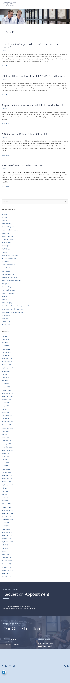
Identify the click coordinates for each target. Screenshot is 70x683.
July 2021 (5, 488)
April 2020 (5, 526)
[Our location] (68, 666)
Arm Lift (4, 220)
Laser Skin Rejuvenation (10, 268)
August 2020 (6, 523)
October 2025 (6, 365)
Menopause (5, 284)
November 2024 (7, 396)
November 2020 (7, 513)
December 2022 (7, 447)
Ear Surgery (6, 246)
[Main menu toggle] (66, 4)
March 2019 (5, 554)
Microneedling (6, 287)
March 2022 (6, 469)
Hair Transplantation (9, 258)
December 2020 (7, 510)
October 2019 (6, 538)
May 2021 (5, 494)
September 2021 (7, 485)
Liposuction (6, 271)
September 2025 (7, 368)
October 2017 (6, 576)
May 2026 (5, 343)
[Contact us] (65, 666)
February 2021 (6, 504)
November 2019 (7, 535)
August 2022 (6, 456)
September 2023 (7, 428)
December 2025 (7, 358)
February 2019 (6, 557)
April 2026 (5, 346)
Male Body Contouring (9, 274)
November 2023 (7, 422)
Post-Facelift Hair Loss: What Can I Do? (22, 165)
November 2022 (7, 450)
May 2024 (5, 409)
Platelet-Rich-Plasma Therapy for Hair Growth (17, 306)
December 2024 (7, 393)
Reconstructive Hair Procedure (12, 309)
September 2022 (7, 453)
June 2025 (5, 377)
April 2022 (5, 466)
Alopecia (4, 214)
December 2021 (7, 475)
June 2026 (5, 339)
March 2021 (5, 501)
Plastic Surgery (7, 303)
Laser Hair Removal (8, 265)
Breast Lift (5, 233)
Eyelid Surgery (6, 249)
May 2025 (5, 380)
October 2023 (6, 425)
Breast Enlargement (8, 227)
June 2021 (5, 491)
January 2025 (6, 390)
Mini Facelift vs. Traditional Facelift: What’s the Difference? (33, 76)
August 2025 (6, 371)
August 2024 (6, 403)
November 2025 (7, 362)
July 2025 (5, 374)
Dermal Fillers (6, 242)
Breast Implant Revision (10, 230)
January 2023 (6, 444)
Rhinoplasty (6, 315)
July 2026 (5, 336)
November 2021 (7, 478)
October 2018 (6, 567)
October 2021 (6, 482)
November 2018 (7, 564)
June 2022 (5, 463)
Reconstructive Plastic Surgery (12, 312)
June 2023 (5, 431)
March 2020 (6, 529)
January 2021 (6, 507)
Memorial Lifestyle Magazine (11, 280)
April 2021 (5, 497)
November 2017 (7, 573)
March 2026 (6, 349)
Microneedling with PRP (10, 290)
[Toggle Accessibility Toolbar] (4, 672)
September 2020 (7, 519)
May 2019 (5, 548)
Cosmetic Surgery (8, 239)
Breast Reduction (7, 236)
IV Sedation (5, 261)
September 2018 (7, 570)
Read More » (6, 66)
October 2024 (6, 399)
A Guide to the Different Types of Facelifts (25, 134)
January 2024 (6, 418)
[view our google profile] (6, 666)
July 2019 (5, 545)
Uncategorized (6, 325)
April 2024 (5, 412)
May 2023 (5, 434)
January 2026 (6, 355)
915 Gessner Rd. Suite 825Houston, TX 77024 (13, 641)
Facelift (4, 50)
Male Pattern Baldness (9, 277)
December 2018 (7, 561)
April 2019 (5, 551)
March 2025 (6, 387)
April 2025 (5, 384)
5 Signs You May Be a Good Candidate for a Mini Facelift (33, 105)
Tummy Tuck (6, 321)
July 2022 (5, 459)
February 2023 (7, 441)
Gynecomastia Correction (10, 255)
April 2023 (5, 437)
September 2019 (7, 542)
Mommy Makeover (8, 293)
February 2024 (7, 415)
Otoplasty (5, 299)
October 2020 (6, 516)
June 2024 (5, 406)
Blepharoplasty (7, 223)
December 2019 (7, 532)
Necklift (4, 296)
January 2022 (6, 472)
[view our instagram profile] (2, 666)
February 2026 (7, 352)
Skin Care (5, 318)
